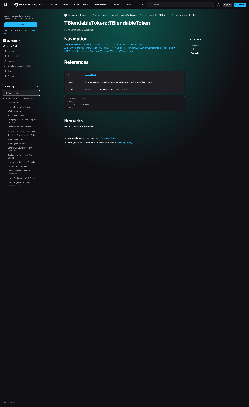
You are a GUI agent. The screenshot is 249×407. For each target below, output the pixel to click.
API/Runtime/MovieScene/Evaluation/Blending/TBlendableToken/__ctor (98, 51)
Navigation (195, 45)
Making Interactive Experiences (21, 131)
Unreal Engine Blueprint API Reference (19, 172)
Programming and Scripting (19, 127)
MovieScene (90, 74)
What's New (13, 103)
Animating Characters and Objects (23, 135)
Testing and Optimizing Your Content (20, 156)
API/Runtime (77, 44)
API (66, 44)
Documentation (86, 15)
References (196, 49)
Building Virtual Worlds (17, 115)
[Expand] (6, 103)
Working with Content (17, 111)
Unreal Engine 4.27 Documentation (18, 98)
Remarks (195, 53)
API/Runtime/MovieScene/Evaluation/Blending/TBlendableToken (143, 48)
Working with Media (16, 143)
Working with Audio (16, 139)
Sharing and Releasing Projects (21, 162)
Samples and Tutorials (17, 166)
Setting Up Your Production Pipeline (20, 149)
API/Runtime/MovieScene (97, 44)
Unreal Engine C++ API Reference (22, 178)
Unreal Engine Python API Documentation (19, 183)
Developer (73, 15)
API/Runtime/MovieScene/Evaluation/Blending (86, 48)
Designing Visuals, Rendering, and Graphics (22, 121)
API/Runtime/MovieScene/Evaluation (130, 44)
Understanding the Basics (19, 107)
